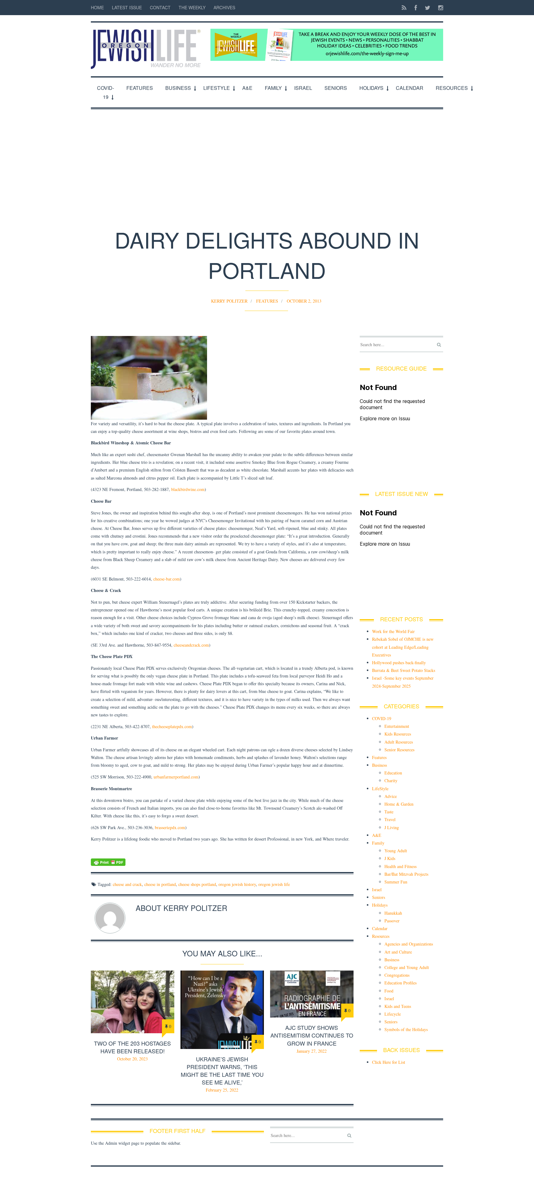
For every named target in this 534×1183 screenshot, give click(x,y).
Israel (303, 87)
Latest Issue (127, 7)
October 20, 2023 (132, 1059)
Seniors (335, 87)
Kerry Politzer (229, 301)
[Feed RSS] (404, 7)
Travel (390, 819)
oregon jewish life (274, 884)
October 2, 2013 (304, 301)
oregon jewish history (237, 884)
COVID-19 (105, 92)
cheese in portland (160, 884)
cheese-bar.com (166, 579)
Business (178, 87)
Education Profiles (400, 983)
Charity (390, 780)
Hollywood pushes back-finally (399, 662)
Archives (224, 7)
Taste (388, 812)
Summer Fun (395, 882)
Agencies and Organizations (408, 944)
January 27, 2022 (312, 1051)
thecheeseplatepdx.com (172, 726)
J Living (391, 827)
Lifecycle (392, 1014)
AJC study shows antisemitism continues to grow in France (311, 1035)
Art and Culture (398, 952)
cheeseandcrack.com (191, 645)
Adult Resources (398, 742)
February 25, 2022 (222, 1090)
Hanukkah (393, 913)
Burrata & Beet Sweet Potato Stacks (403, 670)
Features (139, 87)
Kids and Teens (397, 1006)
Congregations (396, 975)
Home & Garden (398, 804)
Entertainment (396, 726)
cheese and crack (127, 884)
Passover (392, 921)
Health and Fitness (400, 866)
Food (388, 991)
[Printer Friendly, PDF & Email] (222, 862)
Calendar (409, 87)
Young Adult (395, 851)
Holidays (371, 87)
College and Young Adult (406, 967)
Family (273, 87)
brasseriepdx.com (170, 827)
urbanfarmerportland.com (176, 777)
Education (393, 773)
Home (97, 7)
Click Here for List (388, 1062)
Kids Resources (397, 734)
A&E (247, 87)
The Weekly (192, 7)
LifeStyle (216, 87)
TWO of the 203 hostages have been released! (132, 1047)
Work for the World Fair (393, 631)
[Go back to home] (147, 45)
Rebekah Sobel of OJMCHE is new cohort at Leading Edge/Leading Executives (403, 646)
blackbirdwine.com (188, 489)
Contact (160, 7)
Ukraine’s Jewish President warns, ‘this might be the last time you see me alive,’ (222, 1070)
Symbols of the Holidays (406, 1029)
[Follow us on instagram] (438, 7)
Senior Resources (399, 750)
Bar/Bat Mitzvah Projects (406, 874)
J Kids (389, 858)
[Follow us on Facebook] (416, 7)
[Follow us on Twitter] (427, 7)
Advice (390, 796)
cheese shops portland (197, 884)
